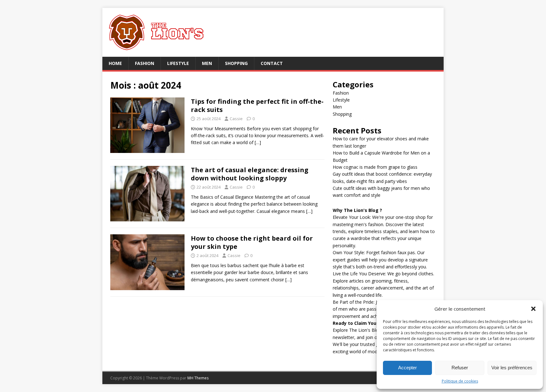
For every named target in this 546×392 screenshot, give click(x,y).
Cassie (236, 118)
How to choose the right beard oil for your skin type (252, 242)
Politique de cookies (460, 381)
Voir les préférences (511, 367)
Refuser (460, 367)
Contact (272, 63)
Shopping (236, 63)
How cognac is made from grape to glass (375, 167)
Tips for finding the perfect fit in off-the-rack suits (257, 105)
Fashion (144, 63)
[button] (533, 309)
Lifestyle (178, 63)
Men (207, 63)
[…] (258, 142)
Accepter (407, 367)
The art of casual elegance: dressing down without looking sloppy (249, 174)
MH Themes (198, 378)
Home (115, 63)
